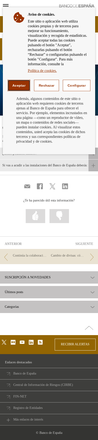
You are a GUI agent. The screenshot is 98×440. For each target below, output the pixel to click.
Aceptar (18, 85)
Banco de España (24, 373)
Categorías (12, 307)
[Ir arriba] (89, 328)
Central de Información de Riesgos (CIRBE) (43, 385)
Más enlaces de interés (28, 419)
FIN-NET (20, 396)
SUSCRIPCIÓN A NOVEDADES (28, 277)
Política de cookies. (42, 71)
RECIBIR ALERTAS (75, 344)
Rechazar (46, 85)
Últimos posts (14, 292)
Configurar (77, 85)
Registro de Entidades (28, 408)
